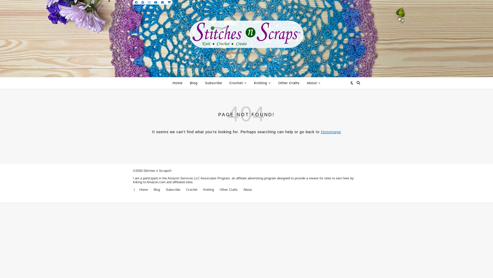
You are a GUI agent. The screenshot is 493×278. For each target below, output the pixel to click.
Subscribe (213, 83)
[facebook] (136, 2)
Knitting (260, 83)
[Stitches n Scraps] (246, 38)
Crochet (236, 83)
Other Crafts (288, 83)
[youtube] (156, 2)
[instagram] (149, 2)
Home (178, 83)
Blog (194, 83)
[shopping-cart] (169, 2)
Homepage (331, 132)
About (312, 83)
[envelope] (163, 2)
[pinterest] (143, 2)
